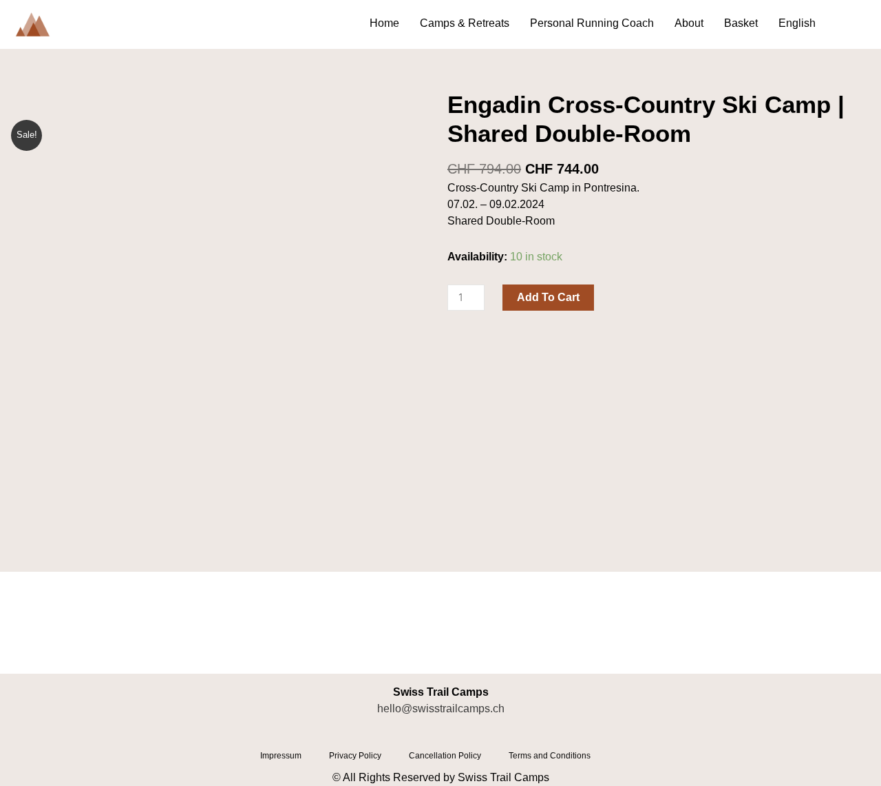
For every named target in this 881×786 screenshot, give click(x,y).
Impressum (280, 756)
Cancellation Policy (445, 756)
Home (384, 23)
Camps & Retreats (464, 23)
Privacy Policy (355, 756)
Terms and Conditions (550, 756)
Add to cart (548, 297)
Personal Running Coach (592, 23)
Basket (741, 23)
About (689, 23)
